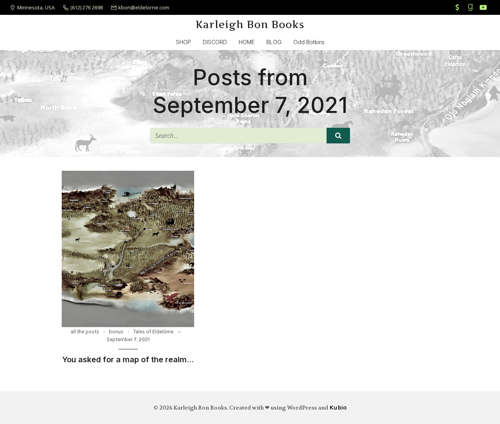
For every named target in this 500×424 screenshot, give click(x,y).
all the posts (85, 332)
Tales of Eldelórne (153, 332)
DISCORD (215, 42)
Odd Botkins (309, 42)
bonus (116, 332)
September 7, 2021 (128, 339)
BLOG (274, 42)
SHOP (183, 42)
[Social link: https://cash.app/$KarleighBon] (458, 7)
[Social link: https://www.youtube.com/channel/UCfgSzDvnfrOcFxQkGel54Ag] (484, 7)
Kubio (337, 407)
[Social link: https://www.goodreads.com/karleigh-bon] (471, 7)
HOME (247, 42)
